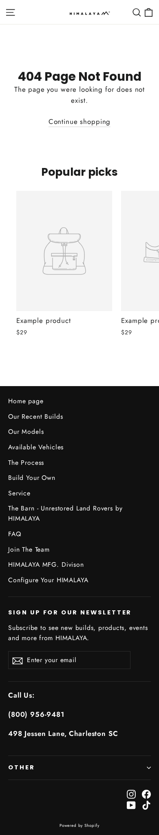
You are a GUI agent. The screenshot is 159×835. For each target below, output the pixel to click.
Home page (26, 401)
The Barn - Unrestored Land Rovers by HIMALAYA (65, 513)
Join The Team (29, 549)
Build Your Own (31, 477)
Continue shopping (79, 121)
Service (19, 493)
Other (21, 767)
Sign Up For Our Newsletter (70, 612)
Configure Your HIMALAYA (48, 580)
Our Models (26, 431)
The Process (26, 462)
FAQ (14, 534)
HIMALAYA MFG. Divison (46, 564)
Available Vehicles (36, 447)
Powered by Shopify (79, 825)
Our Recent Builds (35, 416)
